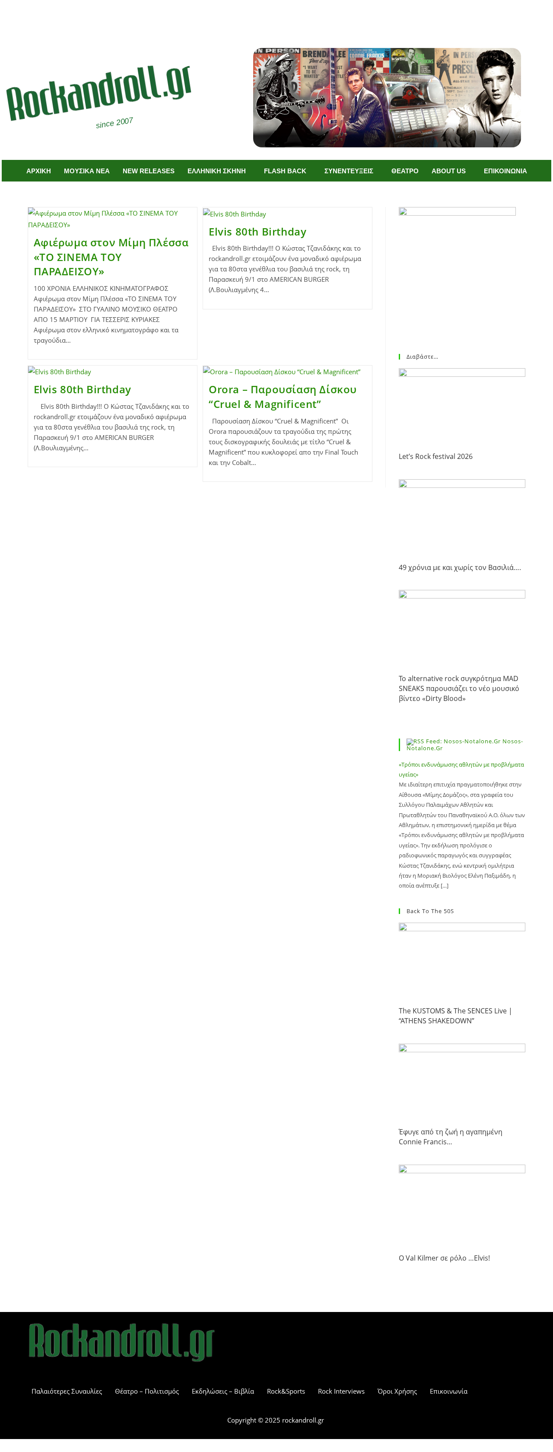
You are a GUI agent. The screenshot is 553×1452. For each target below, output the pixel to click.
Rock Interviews (341, 1391)
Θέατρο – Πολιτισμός (147, 1391)
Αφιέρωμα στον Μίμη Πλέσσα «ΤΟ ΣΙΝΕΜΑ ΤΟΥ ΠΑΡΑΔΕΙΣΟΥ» (111, 256)
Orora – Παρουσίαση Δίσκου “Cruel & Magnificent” (283, 396)
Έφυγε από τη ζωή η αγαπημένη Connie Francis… (450, 1136)
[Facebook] (264, 16)
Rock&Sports (286, 1391)
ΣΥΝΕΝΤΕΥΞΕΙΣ (348, 171)
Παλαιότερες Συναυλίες (67, 1391)
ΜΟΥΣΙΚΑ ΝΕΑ (87, 171)
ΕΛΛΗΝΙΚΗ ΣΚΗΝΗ (217, 171)
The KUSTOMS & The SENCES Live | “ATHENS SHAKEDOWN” (455, 1015)
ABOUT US (449, 171)
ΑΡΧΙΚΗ (38, 171)
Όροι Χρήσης (397, 1391)
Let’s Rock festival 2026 (436, 456)
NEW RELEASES (149, 171)
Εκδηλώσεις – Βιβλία (223, 1391)
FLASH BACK (285, 171)
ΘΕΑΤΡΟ (405, 171)
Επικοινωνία (448, 1391)
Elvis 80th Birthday (257, 231)
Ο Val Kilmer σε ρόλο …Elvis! (444, 1258)
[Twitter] (289, 16)
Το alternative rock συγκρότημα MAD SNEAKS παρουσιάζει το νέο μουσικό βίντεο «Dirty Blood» (459, 689)
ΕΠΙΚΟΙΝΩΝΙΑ (505, 171)
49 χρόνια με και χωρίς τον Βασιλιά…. (460, 567)
